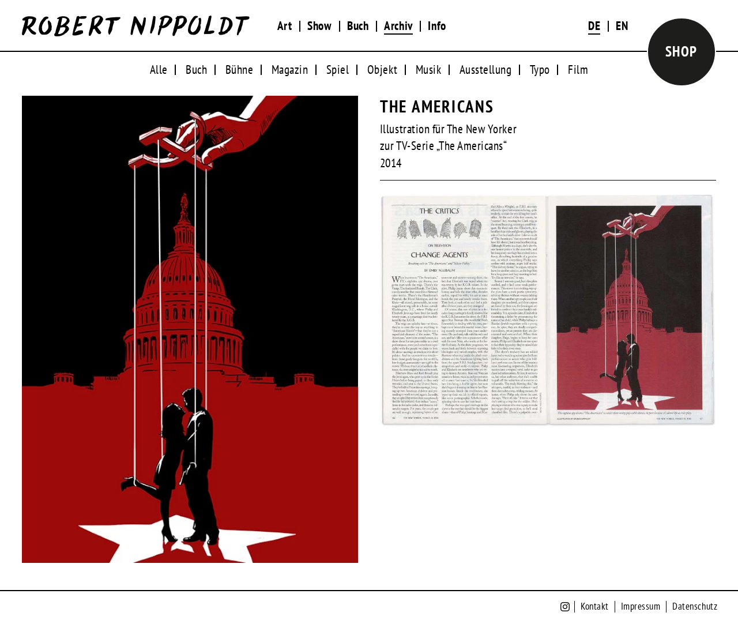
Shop (681, 51)
